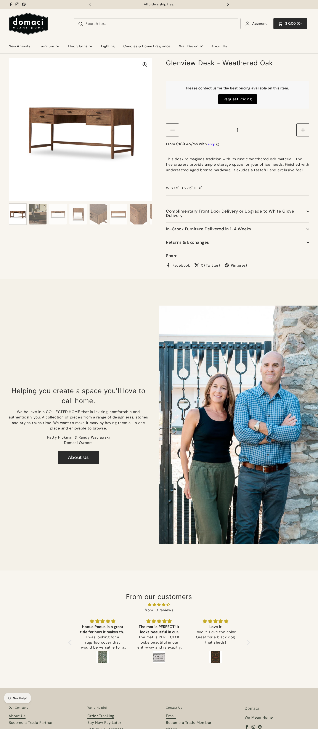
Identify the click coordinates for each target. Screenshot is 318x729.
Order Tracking (100, 715)
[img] (159, 605)
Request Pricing (237, 99)
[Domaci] (28, 24)
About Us (78, 457)
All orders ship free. (159, 4)
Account (259, 23)
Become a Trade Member (189, 722)
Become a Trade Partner (31, 722)
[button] (290, 23)
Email (171, 715)
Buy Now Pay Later (104, 722)
